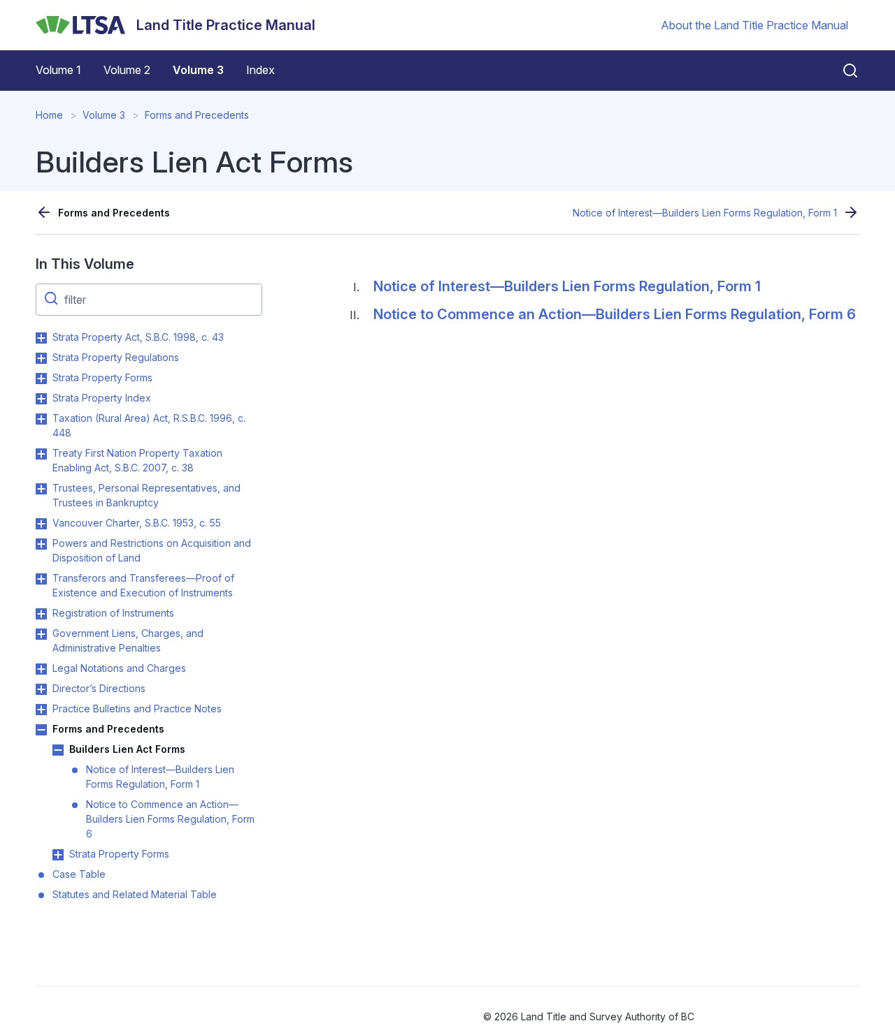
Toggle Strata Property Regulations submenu (41, 358)
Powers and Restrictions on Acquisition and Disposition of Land (151, 550)
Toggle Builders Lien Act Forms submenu (58, 750)
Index (260, 70)
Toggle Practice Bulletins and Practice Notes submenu (41, 709)
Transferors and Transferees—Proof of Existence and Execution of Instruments (143, 585)
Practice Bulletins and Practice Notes (137, 708)
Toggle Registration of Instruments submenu (41, 613)
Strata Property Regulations (115, 357)
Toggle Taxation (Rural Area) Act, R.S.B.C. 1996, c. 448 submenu (41, 419)
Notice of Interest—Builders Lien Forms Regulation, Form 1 (705, 213)
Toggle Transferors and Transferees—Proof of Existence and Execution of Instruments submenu (41, 579)
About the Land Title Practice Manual (754, 25)
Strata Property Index (101, 398)
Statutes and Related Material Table (134, 894)
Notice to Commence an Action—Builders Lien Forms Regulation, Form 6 (170, 818)
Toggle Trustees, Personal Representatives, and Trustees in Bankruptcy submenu (41, 488)
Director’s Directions (98, 688)
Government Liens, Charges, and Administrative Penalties (127, 640)
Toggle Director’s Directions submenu (41, 689)
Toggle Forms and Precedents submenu (41, 729)
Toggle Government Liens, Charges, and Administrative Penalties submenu (41, 634)
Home (49, 115)
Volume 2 (126, 70)
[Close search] (841, 70)
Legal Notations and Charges (119, 668)
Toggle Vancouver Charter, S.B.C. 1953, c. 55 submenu (41, 523)
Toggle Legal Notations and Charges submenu (41, 669)
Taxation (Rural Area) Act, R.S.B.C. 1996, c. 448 (148, 425)
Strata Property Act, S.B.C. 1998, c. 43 (138, 337)
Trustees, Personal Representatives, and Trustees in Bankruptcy (146, 495)
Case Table (79, 874)
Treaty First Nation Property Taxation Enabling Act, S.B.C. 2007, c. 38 (137, 460)
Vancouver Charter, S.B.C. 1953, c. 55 (136, 523)
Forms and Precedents (197, 115)
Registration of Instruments (113, 613)
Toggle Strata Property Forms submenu (41, 378)
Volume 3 (198, 70)
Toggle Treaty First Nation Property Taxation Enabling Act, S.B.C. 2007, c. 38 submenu (41, 454)
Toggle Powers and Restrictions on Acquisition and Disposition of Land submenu (41, 544)
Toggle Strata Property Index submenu (41, 398)
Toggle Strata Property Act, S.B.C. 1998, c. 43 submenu (41, 338)
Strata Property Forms (102, 377)
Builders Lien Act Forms (127, 749)
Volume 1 (58, 70)
